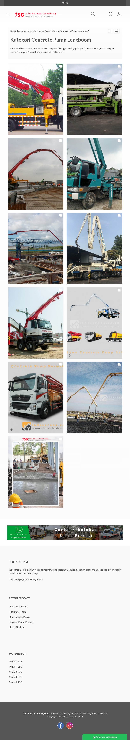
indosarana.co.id (17, 569)
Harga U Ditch (18, 611)
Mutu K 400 (15, 682)
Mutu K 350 (15, 676)
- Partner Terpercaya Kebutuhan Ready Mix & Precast (65, 713)
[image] (37, 13)
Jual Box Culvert (19, 606)
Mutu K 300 (15, 671)
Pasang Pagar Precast (22, 621)
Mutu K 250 (15, 666)
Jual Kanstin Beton (20, 616)
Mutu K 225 (15, 661)
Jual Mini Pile (17, 627)
